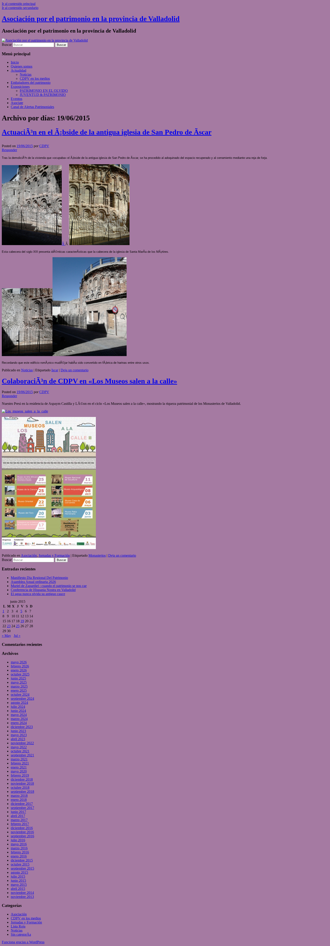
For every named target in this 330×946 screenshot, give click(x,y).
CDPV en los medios (35, 78)
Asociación (29, 555)
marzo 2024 (19, 719)
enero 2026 (19, 670)
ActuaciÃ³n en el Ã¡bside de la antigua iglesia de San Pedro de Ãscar (106, 132)
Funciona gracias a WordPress (23, 942)
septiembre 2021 (22, 755)
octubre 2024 (20, 694)
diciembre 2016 (22, 828)
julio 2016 (18, 840)
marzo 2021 (19, 759)
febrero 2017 (20, 824)
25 (18, 626)
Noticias (25, 74)
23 (9, 626)
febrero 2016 (20, 852)
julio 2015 (18, 876)
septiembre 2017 (22, 808)
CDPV (44, 146)
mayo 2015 (19, 884)
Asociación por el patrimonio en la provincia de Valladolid (91, 19)
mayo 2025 (19, 682)
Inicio (15, 62)
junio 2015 (18, 880)
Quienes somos (21, 66)
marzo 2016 (19, 848)
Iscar (54, 370)
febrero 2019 (20, 775)
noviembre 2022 (22, 743)
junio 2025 (18, 678)
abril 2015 (18, 889)
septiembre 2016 (22, 836)
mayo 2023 (19, 735)
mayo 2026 (19, 662)
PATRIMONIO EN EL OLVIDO (44, 91)
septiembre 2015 (22, 868)
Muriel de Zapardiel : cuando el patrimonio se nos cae (49, 586)
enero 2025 (19, 690)
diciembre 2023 (22, 727)
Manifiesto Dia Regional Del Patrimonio (39, 578)
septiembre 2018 (22, 791)
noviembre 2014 (22, 893)
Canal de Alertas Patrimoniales (32, 107)
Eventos (16, 99)
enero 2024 (19, 723)
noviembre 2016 (22, 832)
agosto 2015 (19, 872)
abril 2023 (18, 739)
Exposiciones (20, 87)
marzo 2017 (19, 820)
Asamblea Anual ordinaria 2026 (33, 582)
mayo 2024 (19, 715)
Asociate (17, 103)
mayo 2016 (19, 844)
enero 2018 (19, 800)
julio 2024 (18, 707)
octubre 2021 (20, 751)
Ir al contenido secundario (20, 8)
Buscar (7, 45)
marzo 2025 (19, 686)
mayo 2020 (19, 771)
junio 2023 (18, 731)
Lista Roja (18, 926)
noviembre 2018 (22, 783)
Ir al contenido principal (18, 4)
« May (6, 636)
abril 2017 (18, 816)
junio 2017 (18, 812)
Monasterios (97, 555)
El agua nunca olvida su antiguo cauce (38, 594)
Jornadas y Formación (54, 555)
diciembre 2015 (22, 860)
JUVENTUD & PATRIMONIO (43, 95)
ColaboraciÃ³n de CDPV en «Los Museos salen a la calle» (89, 381)
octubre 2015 (20, 864)
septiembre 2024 (22, 698)
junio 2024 (18, 711)
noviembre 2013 (22, 897)
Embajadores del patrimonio (31, 82)
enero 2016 (19, 856)
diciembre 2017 (22, 804)
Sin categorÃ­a (21, 934)
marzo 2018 (19, 796)
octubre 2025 (20, 674)
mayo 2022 (19, 747)
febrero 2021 (20, 763)
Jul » (17, 636)
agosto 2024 (19, 703)
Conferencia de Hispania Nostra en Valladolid (43, 590)
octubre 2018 (20, 787)
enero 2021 (19, 767)
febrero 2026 (20, 666)
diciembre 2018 (22, 779)
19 (22, 621)
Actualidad (18, 70)
